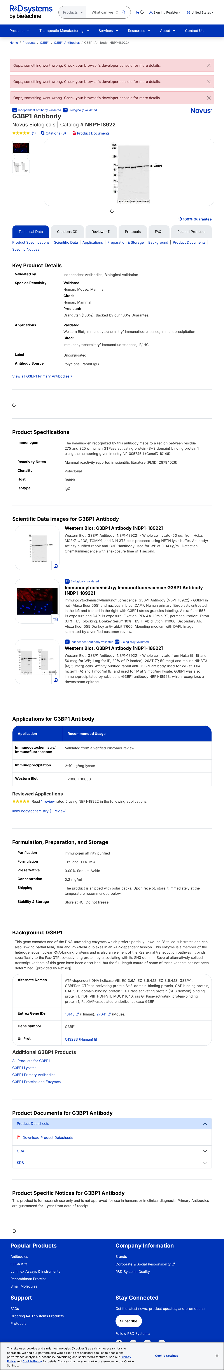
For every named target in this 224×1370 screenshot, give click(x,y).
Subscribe (128, 1321)
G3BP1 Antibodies (67, 42)
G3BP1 (44, 42)
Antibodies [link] (19, 1256)
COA (20, 1151)
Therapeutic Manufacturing (61, 30)
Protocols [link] (18, 1323)
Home (14, 42)
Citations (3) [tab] (67, 231)
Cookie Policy (32, 1361)
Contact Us (194, 30)
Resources (136, 30)
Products (17, 30)
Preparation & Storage (125, 242)
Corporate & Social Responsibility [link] (143, 1264)
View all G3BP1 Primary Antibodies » (42, 376)
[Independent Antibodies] (36, 110)
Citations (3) (56, 133)
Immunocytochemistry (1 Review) (39, 811)
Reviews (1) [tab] (101, 231)
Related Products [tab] (191, 231)
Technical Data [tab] (31, 231)
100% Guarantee (197, 219)
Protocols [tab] (133, 231)
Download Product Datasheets (48, 1137)
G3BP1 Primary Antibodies (33, 1075)
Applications (92, 242)
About (165, 30)
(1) (33, 133)
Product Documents (93, 133)
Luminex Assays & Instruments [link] (35, 1271)
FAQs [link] (14, 1308)
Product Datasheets (33, 1123)
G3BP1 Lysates (24, 1068)
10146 (70, 1014)
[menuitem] (14, 42)
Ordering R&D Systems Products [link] (37, 1316)
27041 (101, 1014)
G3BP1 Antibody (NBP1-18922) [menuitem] (106, 42)
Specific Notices (25, 249)
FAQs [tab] (159, 231)
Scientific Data (66, 242)
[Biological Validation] (80, 110)
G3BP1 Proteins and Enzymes (36, 1082)
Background (158, 242)
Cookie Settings (166, 1355)
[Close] (209, 65)
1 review (48, 801)
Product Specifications (30, 242)
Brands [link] (121, 1256)
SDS (20, 1162)
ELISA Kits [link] (18, 1264)
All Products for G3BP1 (31, 1061)
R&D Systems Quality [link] (133, 1271)
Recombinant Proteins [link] (28, 1279)
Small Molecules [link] (23, 1286)
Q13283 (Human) (79, 1039)
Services (106, 30)
